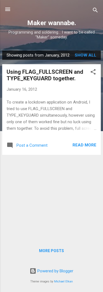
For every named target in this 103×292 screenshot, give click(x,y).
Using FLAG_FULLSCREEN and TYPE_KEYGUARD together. (45, 75)
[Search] (95, 11)
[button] (93, 73)
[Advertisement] (51, 197)
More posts (51, 251)
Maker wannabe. (51, 23)
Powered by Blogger (54, 271)
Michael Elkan (63, 281)
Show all (85, 55)
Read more (84, 145)
